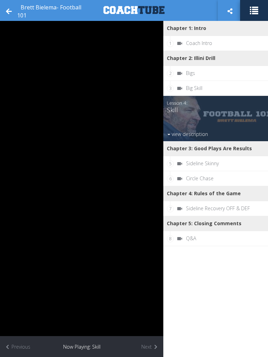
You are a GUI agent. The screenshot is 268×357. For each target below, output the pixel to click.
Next (147, 346)
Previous (20, 346)
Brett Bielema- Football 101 (49, 11)
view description (189, 134)
